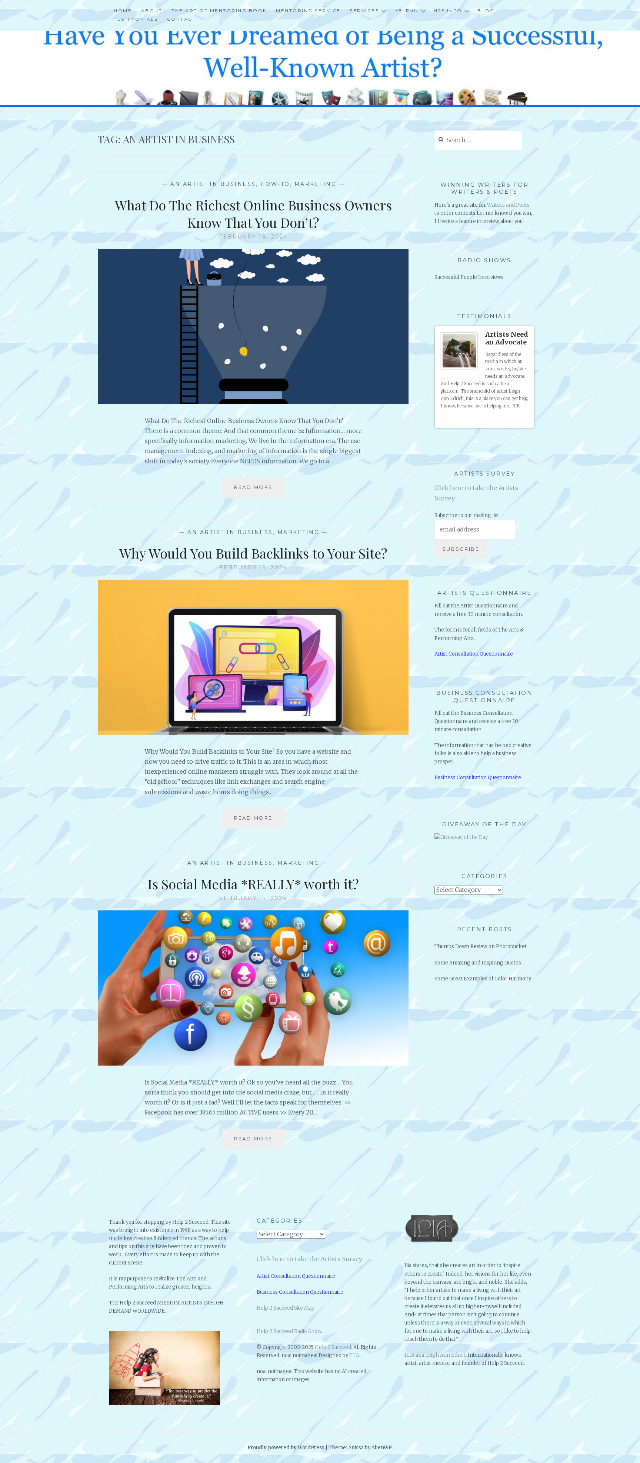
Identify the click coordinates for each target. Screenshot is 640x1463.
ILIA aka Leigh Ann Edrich (435, 1355)
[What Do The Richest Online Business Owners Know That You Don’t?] (253, 402)
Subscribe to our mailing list (466, 515)
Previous (519, 420)
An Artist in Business (213, 184)
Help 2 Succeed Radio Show (289, 1331)
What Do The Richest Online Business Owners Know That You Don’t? (253, 213)
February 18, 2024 (253, 236)
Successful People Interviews (469, 277)
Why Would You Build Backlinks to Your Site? (253, 553)
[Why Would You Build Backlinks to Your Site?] (253, 732)
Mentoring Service (308, 10)
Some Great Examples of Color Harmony (482, 979)
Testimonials (136, 19)
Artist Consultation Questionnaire (473, 654)
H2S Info (448, 10)
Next (526, 420)
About (152, 10)
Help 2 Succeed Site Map (285, 1308)
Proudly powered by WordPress (285, 1447)
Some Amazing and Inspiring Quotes (477, 962)
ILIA (354, 1355)
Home (123, 10)
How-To (275, 184)
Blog (486, 10)
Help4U (406, 10)
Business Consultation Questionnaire (477, 777)
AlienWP (381, 1447)
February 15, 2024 (253, 567)
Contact (181, 19)
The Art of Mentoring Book (219, 10)
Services (364, 10)
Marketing (315, 184)
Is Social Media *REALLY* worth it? (253, 884)
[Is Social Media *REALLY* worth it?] (253, 1063)
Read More (256, 490)
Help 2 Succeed (333, 1347)
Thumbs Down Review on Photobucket (480, 946)
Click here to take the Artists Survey (309, 1259)
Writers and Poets (508, 205)
